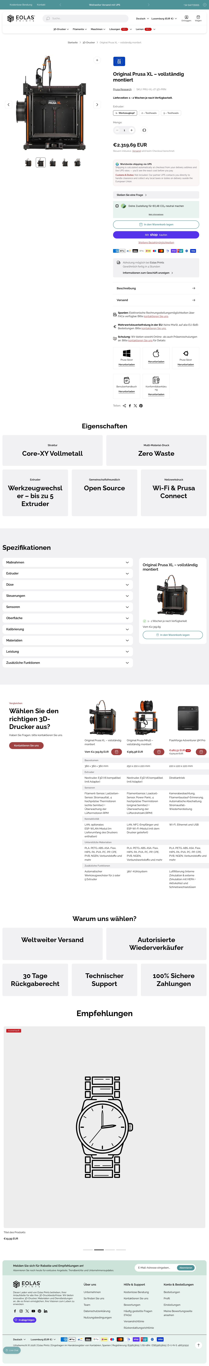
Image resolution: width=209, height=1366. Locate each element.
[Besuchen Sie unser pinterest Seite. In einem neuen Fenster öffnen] (39, 1311)
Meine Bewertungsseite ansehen (178, 1313)
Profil (167, 1298)
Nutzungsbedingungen (98, 1317)
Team (87, 1304)
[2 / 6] (41, 162)
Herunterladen (127, 364)
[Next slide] (148, 5)
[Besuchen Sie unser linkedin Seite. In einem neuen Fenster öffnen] (45, 1311)
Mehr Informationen (156, 214)
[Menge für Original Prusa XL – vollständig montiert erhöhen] (131, 130)
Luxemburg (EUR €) (162, 18)
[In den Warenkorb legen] (116, 752)
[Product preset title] (104, 1127)
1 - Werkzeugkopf (125, 113)
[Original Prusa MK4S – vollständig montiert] (145, 718)
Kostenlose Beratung (21, 4)
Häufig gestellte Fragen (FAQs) (138, 1313)
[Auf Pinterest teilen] (141, 406)
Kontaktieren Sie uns (26, 745)
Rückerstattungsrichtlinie (139, 1327)
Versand (136, 151)
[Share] (124, 406)
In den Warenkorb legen (175, 634)
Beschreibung (126, 288)
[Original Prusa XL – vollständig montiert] (103, 718)
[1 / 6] (28, 162)
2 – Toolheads (149, 113)
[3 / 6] (53, 162)
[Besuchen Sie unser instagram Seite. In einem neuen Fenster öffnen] (21, 1311)
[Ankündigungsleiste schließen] (205, 5)
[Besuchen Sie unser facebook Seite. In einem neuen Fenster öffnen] (15, 1311)
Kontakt (41, 4)
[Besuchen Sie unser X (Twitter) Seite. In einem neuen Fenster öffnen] (27, 1311)
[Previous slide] (60, 5)
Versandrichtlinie (134, 1321)
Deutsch (140, 18)
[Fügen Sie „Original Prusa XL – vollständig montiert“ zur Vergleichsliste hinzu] (144, 130)
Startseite (73, 42)
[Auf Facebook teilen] (130, 406)
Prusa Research (122, 89)
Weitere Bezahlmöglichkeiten (156, 242)
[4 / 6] (65, 162)
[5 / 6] (77, 162)
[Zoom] (97, 60)
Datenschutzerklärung (97, 1311)
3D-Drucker (89, 42)
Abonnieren (185, 1267)
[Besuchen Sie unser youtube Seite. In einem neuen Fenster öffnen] (33, 1311)
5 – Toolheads (171, 113)
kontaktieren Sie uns (156, 316)
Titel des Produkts (14, 1232)
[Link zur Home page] (27, 1284)
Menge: (117, 122)
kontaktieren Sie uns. (154, 328)
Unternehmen (92, 1292)
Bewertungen (132, 1304)
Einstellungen (172, 1304)
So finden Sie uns (94, 1298)
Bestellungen (172, 1292)
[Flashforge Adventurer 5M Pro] (188, 718)
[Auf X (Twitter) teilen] (135, 406)
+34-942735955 (191, 5)
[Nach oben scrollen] (198, 1345)
